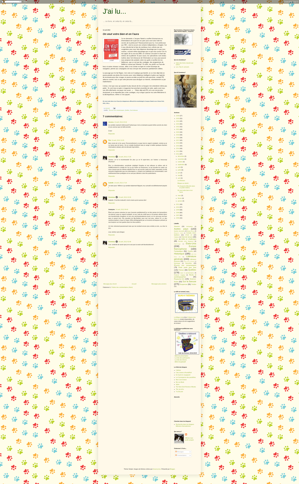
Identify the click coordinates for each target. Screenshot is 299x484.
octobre (180, 162)
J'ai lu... (114, 11)
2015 (178, 146)
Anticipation (189, 226)
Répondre (111, 134)
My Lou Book (180, 382)
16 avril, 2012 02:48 (124, 242)
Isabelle (111, 183)
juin (179, 173)
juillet (180, 170)
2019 (178, 135)
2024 (178, 121)
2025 (178, 118)
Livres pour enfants (188, 261)
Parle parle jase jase (187, 267)
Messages (180, 452)
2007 (178, 215)
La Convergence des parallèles (186, 377)
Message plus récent (110, 284)
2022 (178, 127)
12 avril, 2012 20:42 (120, 122)
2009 (178, 210)
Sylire (177, 384)
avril (179, 178)
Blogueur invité (178, 233)
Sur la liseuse (134, 110)
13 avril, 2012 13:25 (118, 140)
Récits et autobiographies (185, 276)
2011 (178, 204)
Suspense (183, 284)
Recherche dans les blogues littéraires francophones (185, 425)
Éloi (109, 140)
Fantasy (190, 251)
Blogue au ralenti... (183, 183)
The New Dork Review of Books (186, 387)
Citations (176, 237)
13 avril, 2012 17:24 (120, 183)
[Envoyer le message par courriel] (114, 108)
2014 (178, 148)
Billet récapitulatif (180, 362)
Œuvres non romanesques (116, 110)
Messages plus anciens (158, 284)
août (179, 167)
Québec (127, 110)
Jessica (111, 122)
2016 (178, 143)
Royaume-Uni (179, 279)
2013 (178, 151)
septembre (181, 164)
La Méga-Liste (178, 317)
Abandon (177, 226)
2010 (178, 207)
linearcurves (157, 469)
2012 (178, 154)
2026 (178, 116)
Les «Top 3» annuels (182, 67)
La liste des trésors (181, 360)
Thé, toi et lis (180, 389)
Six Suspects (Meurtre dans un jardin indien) (186, 187)
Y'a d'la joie (179, 391)
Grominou (111, 157)
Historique (179, 253)
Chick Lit (188, 235)
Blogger (172, 469)
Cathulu (178, 370)
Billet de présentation (181, 356)
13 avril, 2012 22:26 (124, 197)
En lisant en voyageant (183, 375)
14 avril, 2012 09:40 (122, 209)
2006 (178, 218)
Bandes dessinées (179, 231)
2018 (178, 137)
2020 (178, 132)
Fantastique (178, 251)
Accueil (134, 284)
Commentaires (181, 455)
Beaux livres (190, 231)
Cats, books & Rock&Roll (184, 372)
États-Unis (191, 243)
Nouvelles (188, 263)
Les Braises (181, 180)
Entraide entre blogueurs (186, 241)
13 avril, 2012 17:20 (124, 157)
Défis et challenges (188, 239)
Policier (181, 270)
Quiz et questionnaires (187, 273)
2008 (178, 212)
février (180, 198)
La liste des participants (182, 358)
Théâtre (193, 284)
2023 (178, 124)
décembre (181, 156)
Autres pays (181, 229)
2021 (178, 129)
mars (179, 195)
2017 (178, 140)
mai (179, 175)
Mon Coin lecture (181, 380)
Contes (176, 239)
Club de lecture (187, 237)
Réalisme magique (179, 275)
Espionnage (177, 244)
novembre (181, 159)
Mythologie (177, 263)
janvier (180, 201)
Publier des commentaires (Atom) (122, 287)
